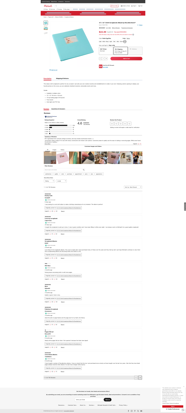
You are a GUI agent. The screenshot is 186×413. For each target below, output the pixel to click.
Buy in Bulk (105, 67)
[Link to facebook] (128, 411)
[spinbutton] (103, 58)
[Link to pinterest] (135, 411)
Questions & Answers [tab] (58, 109)
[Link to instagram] (131, 411)
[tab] (47, 78)
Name (128, 38)
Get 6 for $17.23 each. (108, 65)
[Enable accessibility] (183, 410)
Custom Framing (46, 1)
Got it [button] (172, 406)
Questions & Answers (127, 28)
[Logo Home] (48, 6)
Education (67, 1)
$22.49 (102, 32)
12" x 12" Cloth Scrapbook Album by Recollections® (117, 23)
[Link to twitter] (138, 411)
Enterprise (60, 1)
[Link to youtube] (141, 411)
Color (124, 38)
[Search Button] (56, 6)
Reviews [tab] (46, 109)
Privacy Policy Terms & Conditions (171, 403)
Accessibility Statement (69, 410)
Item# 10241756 (103, 25)
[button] (173, 409)
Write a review (116, 28)
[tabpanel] (93, 91)
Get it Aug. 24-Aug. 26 (120, 51)
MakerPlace (54, 1)
